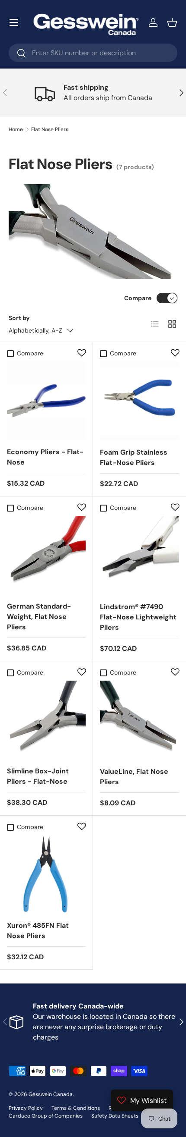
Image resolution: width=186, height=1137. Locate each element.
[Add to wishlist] (81, 352)
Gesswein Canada (51, 1094)
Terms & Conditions (75, 1108)
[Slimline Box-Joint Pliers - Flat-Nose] (46, 720)
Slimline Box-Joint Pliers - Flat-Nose (38, 776)
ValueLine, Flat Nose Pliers (134, 776)
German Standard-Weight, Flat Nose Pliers (39, 616)
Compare (137, 298)
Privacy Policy (26, 1108)
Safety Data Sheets (114, 1115)
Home (16, 129)
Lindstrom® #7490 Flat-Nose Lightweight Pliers (138, 617)
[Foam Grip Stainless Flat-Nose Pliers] (139, 400)
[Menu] (13, 22)
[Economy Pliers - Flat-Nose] (46, 400)
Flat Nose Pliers (49, 129)
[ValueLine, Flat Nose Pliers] (139, 720)
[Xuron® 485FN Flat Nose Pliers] (46, 874)
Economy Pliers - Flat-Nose (45, 457)
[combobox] (93, 53)
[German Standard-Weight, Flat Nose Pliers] (46, 555)
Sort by (19, 318)
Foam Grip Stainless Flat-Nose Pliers (133, 457)
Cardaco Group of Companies (46, 1115)
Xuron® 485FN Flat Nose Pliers (38, 930)
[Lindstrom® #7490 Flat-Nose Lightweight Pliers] (139, 555)
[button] (172, 22)
